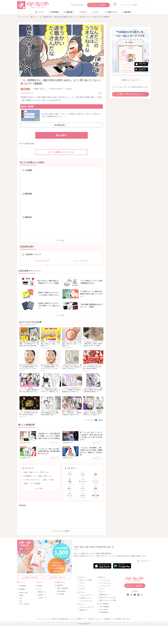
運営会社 (55, 619)
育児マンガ (44, 472)
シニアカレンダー (104, 586)
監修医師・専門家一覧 (58, 577)
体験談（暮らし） (40, 89)
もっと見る (60, 240)
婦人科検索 (60, 594)
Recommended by (89, 420)
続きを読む (61, 135)
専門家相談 (55, 12)
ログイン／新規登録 (98, 5)
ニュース (40, 12)
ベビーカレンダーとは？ (43, 619)
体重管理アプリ (84, 610)
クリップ (55, 442)
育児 (20, 601)
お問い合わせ (126, 619)
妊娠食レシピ (42, 595)
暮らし (33, 17)
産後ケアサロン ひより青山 (107, 597)
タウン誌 (82, 589)
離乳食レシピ (42, 592)
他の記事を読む (59, 125)
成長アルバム (112, 12)
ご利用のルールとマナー (130, 80)
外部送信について (81, 619)
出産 (51, 480)
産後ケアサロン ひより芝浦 (107, 600)
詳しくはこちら (142, 561)
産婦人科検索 (61, 591)
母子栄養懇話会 (104, 612)
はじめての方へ (79, 5)
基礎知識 (69, 12)
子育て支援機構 (104, 606)
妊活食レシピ (42, 597)
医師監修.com (103, 594)
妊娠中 (21, 595)
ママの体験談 (35, 483)
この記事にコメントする (63, 152)
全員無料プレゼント (85, 598)
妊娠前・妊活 (23, 592)
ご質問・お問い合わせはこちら (130, 94)
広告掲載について (109, 619)
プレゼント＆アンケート (86, 595)
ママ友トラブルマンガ (32, 480)
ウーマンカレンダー (105, 583)
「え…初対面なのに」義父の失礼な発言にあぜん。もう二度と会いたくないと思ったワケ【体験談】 (74, 17)
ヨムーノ (102, 591)
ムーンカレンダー (104, 580)
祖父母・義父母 (56, 89)
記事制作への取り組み (31, 577)
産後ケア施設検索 (62, 588)
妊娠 (45, 480)
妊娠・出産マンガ (30, 472)
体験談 (40, 586)
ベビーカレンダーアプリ (86, 607)
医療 (25, 483)
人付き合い (69, 89)
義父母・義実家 (27, 106)
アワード (82, 583)
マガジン (82, 586)
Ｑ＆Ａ (84, 12)
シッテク (102, 589)
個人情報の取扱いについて (67, 619)
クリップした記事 (61, 531)
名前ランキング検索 (85, 580)
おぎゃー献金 (103, 609)
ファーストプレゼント (86, 601)
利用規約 (118, 619)
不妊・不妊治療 (24, 604)
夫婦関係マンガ (29, 476)
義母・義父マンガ (45, 476)
